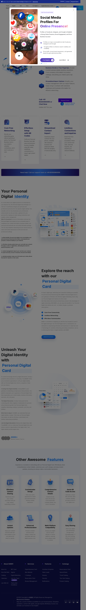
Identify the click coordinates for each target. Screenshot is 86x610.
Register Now (35, 1)
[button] (41, 63)
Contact (68, 1)
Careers (62, 1)
